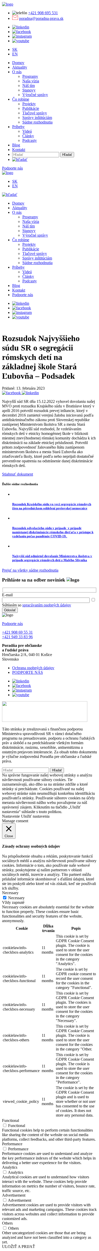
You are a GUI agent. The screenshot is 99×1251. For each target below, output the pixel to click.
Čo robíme (20, 99)
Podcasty (29, 140)
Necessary (16, 898)
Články (28, 136)
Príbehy (18, 127)
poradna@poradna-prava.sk (41, 18)
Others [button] (7, 1223)
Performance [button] (12, 1144)
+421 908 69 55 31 (17, 632)
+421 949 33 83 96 (17, 637)
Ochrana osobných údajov (33, 668)
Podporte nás (12, 168)
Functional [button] (10, 1120)
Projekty (29, 104)
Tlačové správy (34, 113)
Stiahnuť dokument (17, 474)
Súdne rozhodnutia (37, 122)
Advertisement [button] (13, 1195)
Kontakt (18, 149)
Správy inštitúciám (37, 117)
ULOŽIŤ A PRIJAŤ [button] (18, 1246)
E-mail (7, 595)
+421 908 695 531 (43, 13)
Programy (30, 76)
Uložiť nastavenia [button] (35, 816)
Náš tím (28, 85)
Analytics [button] (9, 1167)
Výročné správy (35, 95)
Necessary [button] (10, 893)
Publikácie (30, 108)
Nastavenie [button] (11, 816)
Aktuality (19, 67)
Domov (18, 62)
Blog (16, 145)
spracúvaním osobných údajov (46, 605)
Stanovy (29, 90)
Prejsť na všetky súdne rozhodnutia (30, 570)
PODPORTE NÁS (27, 672)
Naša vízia (30, 81)
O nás (17, 72)
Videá (27, 131)
